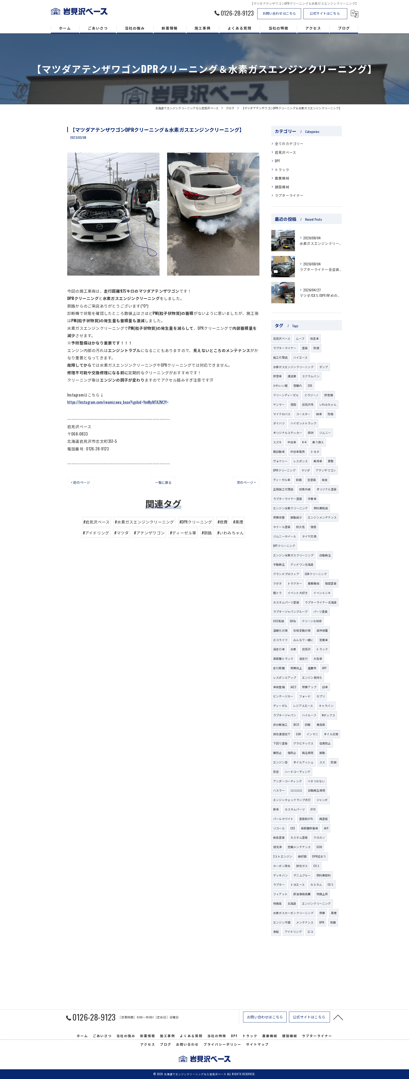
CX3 (292, 828)
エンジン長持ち (312, 677)
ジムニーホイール (284, 536)
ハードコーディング (298, 772)
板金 (325, 480)
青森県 (320, 724)
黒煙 (334, 913)
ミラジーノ (311, 395)
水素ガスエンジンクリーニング (293, 367)
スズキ (277, 442)
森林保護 (322, 630)
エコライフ (280, 640)
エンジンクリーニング (316, 903)
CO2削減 (278, 621)
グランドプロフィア (286, 574)
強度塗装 (331, 583)
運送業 (292, 376)
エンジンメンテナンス (322, 517)
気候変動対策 (302, 630)
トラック (282, 169)
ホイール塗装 (281, 527)
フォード (305, 696)
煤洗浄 (277, 847)
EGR (298, 734)
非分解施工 (280, 724)
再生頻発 (308, 753)
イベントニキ (322, 593)
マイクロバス (281, 414)
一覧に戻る (163, 482)
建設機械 (282, 186)
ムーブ (300, 338)
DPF (277, 160)
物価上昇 (322, 894)
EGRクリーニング (316, 574)
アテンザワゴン (326, 470)
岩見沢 (306, 649)
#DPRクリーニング (195, 522)
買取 (330, 461)
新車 (276, 809)
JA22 (293, 687)
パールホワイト (283, 819)
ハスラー (279, 790)
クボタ (277, 583)
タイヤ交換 (309, 536)
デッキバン (280, 875)
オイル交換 (331, 734)
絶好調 (302, 856)
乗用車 (317, 461)
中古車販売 (297, 451)
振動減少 (296, 517)
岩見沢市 (308, 404)
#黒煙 (238, 522)
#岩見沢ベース (96, 522)
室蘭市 (312, 668)
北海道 (292, 903)
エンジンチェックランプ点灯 (292, 800)
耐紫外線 (305, 489)
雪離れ (297, 385)
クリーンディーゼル (286, 395)
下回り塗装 (280, 743)
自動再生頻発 (316, 790)
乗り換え (318, 442)
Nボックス (328, 715)
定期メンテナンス (299, 847)
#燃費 (223, 522)
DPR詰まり (319, 856)
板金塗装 (279, 837)
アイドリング (293, 931)
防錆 (333, 922)
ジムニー (325, 433)
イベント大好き (298, 593)
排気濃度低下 (281, 734)
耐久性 (300, 527)
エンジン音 (280, 762)
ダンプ (323, 367)
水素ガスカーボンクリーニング (293, 913)
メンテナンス (304, 922)
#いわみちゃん (230, 533)
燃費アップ (309, 687)
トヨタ (315, 451)
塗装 (305, 348)
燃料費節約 (323, 875)
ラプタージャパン (284, 715)
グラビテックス (303, 743)
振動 (322, 753)
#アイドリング (96, 533)
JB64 (311, 433)
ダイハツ (279, 423)
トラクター (295, 583)
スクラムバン (311, 376)
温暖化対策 (280, 630)
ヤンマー (279, 404)
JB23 (296, 724)
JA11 (326, 828)
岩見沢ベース (285, 152)
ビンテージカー (283, 696)
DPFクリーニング (284, 546)
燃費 (322, 913)
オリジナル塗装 (326, 489)
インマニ (312, 734)
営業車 (323, 640)
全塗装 (311, 480)
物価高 (277, 903)
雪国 (293, 404)
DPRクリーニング (284, 470)
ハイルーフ (309, 715)
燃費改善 (279, 517)
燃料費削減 (321, 508)
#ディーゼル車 (183, 533)
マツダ (305, 470)
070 (313, 809)
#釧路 (207, 533)
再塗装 (323, 819)
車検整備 (279, 687)
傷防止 (292, 753)
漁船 (276, 931)
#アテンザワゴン (149, 533)
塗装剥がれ (306, 819)
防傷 (330, 414)
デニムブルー (302, 875)
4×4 (304, 442)
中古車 (292, 442)
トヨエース (297, 884)
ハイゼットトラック (303, 423)
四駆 (308, 724)
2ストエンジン (282, 856)
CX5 (310, 385)
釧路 (299, 480)
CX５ (331, 884)
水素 (293, 649)
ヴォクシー (280, 461)
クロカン (319, 837)
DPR (322, 922)
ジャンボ (322, 800)
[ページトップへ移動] (338, 1017)
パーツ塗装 (320, 611)
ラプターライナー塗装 (287, 499)
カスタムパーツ (295, 809)
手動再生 (279, 564)
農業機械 (282, 178)
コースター (303, 414)
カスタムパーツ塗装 (286, 602)
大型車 (317, 658)
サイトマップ (257, 1044)
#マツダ (121, 533)
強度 (313, 527)
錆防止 (277, 753)
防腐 (316, 348)
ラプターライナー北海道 (321, 602)
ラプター (279, 884)
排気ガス (302, 866)
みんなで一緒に (303, 640)
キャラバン (326, 706)
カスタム (316, 884)
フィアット (280, 894)
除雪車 (277, 376)
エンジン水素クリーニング (290, 508)
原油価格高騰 (302, 894)
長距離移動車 (309, 828)
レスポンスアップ (284, 677)
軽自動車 (279, 451)
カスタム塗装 (299, 837)
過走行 (303, 658)
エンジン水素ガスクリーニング (293, 555)
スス (322, 762)
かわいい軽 (280, 385)
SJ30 (319, 847)
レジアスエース (303, 706)
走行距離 (279, 668)
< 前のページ (80, 482)
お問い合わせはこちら (279, 13)
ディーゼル (280, 706)
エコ (310, 931)
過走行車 (279, 649)
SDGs (293, 621)
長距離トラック (283, 658)
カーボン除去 (281, 866)
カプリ (320, 696)
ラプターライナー (289, 195)
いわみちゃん (328, 404)
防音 (276, 772)
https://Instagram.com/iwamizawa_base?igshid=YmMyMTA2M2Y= (118, 402)
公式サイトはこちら (325, 13)
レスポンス (300, 461)
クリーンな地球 (312, 621)
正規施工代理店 (283, 489)
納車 (319, 414)
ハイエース (300, 357)
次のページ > (246, 482)
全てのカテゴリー (289, 143)
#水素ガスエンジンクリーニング (144, 522)
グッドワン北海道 (302, 564)
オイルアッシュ (303, 762)
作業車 (312, 499)
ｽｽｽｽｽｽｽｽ (296, 790)
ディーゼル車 (281, 480)
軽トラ (277, 593)
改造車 (314, 338)
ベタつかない (316, 781)
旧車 (325, 687)
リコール (279, 828)
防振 (333, 762)
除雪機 (328, 395)
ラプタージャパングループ (290, 611)
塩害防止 (325, 743)
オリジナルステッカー (287, 433)
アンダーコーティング (287, 781)
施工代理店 (280, 357)
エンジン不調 (281, 922)
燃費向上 (296, 668)
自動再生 (325, 555)
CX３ (316, 866)
